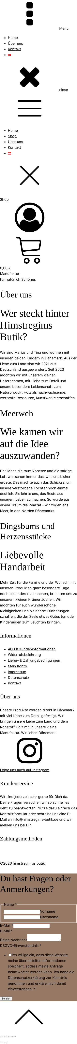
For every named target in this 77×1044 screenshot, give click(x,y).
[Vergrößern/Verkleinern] (1, 1036)
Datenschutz (18, 677)
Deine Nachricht (13, 940)
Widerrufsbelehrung (24, 655)
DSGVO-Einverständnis (20, 946)
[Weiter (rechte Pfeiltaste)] (5, 1042)
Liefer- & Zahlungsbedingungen (34, 660)
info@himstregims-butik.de (35, 819)
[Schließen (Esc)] (14, 1036)
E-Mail (6, 925)
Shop (12, 136)
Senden (6, 998)
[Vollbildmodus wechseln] (5, 1036)
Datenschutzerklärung (26, 978)
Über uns (15, 43)
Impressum (17, 672)
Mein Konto (17, 666)
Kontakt (14, 49)
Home (13, 38)
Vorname (47, 911)
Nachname (49, 917)
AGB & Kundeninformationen (32, 649)
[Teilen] (9, 1036)
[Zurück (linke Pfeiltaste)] (1, 1042)
